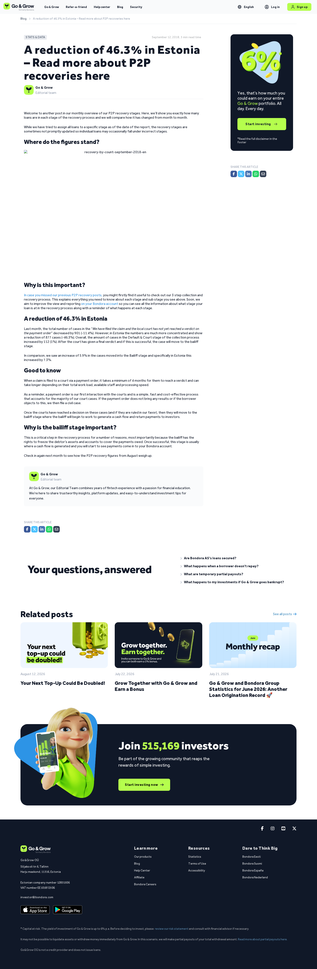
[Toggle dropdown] (239, 7)
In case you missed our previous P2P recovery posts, (63, 295)
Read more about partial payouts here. (262, 939)
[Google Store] (67, 909)
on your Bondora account (99, 304)
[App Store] (35, 909)
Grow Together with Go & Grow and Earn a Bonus (156, 686)
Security (136, 7)
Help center (102, 7)
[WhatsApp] (49, 529)
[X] (34, 529)
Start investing (258, 124)
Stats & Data (35, 37)
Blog (120, 7)
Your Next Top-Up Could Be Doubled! (62, 683)
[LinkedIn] (42, 529)
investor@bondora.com (36, 897)
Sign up (302, 7)
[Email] (56, 529)
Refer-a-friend (76, 7)
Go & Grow (51, 7)
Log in (275, 7)
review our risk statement (171, 928)
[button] (235, 558)
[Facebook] (27, 529)
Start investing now (141, 785)
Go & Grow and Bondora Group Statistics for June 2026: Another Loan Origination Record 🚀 (248, 689)
